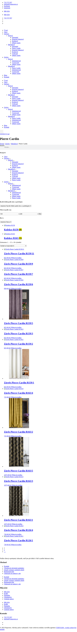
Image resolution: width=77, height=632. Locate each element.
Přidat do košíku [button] (16, 258)
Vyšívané (15, 53)
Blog (5, 75)
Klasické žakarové (18, 39)
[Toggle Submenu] (13, 160)
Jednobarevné (16, 61)
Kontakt (6, 77)
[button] (1, 131)
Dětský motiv (16, 43)
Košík (6, 593)
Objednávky (8, 597)
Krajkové (15, 41)
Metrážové (11, 45)
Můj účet (7, 11)
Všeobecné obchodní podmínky (14, 568)
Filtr (40, 214)
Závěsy (6, 57)
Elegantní (15, 37)
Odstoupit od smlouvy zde (12, 573)
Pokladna (7, 595)
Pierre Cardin (16, 48)
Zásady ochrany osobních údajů (14, 570)
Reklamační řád (9, 571)
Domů (2, 144)
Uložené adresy (9, 599)
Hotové (10, 35)
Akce (5, 32)
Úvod (6, 30)
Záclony (6, 34)
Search (2, 145)
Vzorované (15, 63)
